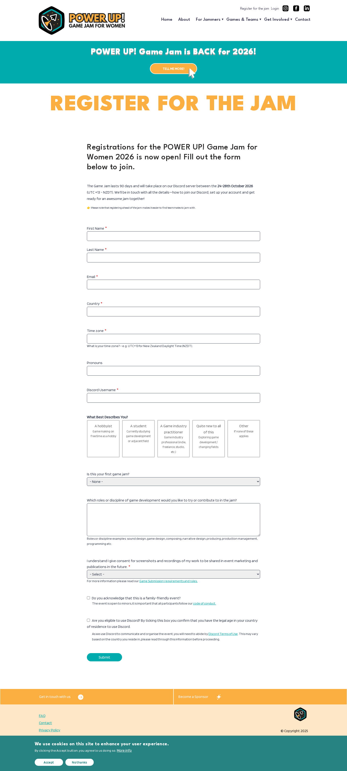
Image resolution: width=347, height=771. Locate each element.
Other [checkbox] (243, 431)
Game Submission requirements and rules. (168, 581)
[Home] (81, 20)
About (184, 20)
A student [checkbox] (138, 433)
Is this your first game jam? (108, 474)
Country (93, 303)
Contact (302, 20)
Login (275, 9)
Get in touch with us (55, 696)
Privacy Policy (49, 730)
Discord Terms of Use (223, 634)
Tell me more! (173, 68)
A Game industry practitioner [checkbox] (173, 439)
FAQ (42, 715)
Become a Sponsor (193, 696)
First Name (95, 228)
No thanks (79, 762)
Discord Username (101, 390)
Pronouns (94, 363)
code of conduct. (204, 603)
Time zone (95, 330)
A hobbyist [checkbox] (103, 431)
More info (124, 750)
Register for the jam (254, 9)
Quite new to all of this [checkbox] (208, 436)
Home (166, 20)
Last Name (95, 249)
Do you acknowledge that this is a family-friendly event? (136, 598)
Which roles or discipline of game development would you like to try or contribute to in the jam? (162, 500)
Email (91, 276)
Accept (49, 762)
